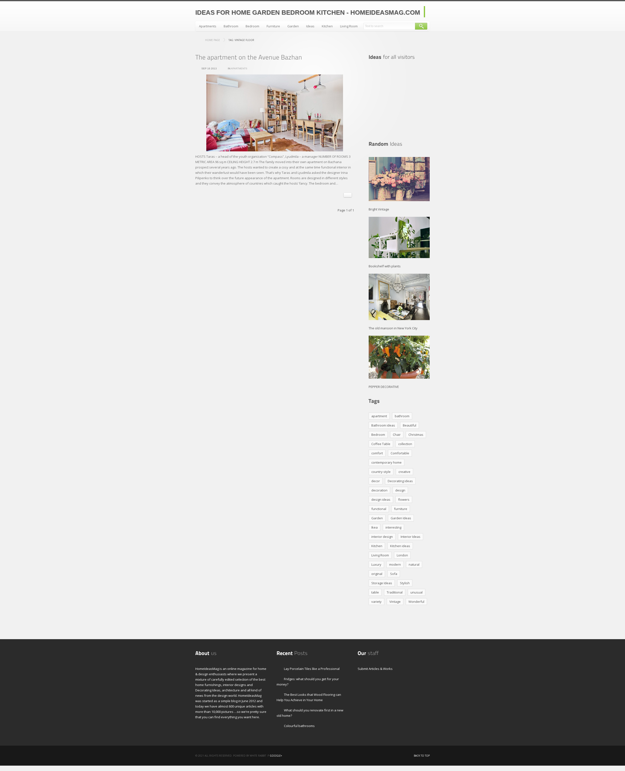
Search (421, 26)
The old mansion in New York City (393, 328)
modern (395, 564)
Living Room (349, 26)
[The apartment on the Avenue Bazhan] (248, 57)
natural (414, 564)
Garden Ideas (401, 518)
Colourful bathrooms (299, 726)
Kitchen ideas (400, 546)
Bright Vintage (379, 209)
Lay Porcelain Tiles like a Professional (312, 669)
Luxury (376, 564)
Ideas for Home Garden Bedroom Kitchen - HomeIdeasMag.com (307, 12)
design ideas (380, 499)
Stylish (405, 583)
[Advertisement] (399, 100)
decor (375, 481)
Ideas (310, 26)
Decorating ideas (400, 481)
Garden (293, 26)
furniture (400, 509)
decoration (379, 490)
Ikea (374, 527)
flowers (403, 499)
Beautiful (409, 425)
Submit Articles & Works (375, 669)
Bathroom (231, 26)
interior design (382, 536)
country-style (381, 471)
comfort (377, 453)
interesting (393, 527)
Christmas (415, 434)
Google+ (276, 755)
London (402, 555)
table (375, 592)
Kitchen (327, 26)
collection (405, 444)
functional (378, 509)
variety (376, 601)
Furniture (273, 26)
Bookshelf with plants (385, 266)
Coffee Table (380, 444)
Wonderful (416, 601)
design (400, 490)
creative (404, 471)
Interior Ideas (410, 536)
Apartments (207, 26)
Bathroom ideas (383, 425)
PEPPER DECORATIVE (384, 387)
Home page (212, 40)
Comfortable (400, 453)
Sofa (393, 574)
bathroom (402, 416)
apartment (379, 416)
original (376, 574)
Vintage (395, 601)
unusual (416, 592)
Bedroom (252, 26)
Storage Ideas (381, 583)
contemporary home (386, 462)
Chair (397, 434)
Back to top (422, 755)
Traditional (395, 592)
